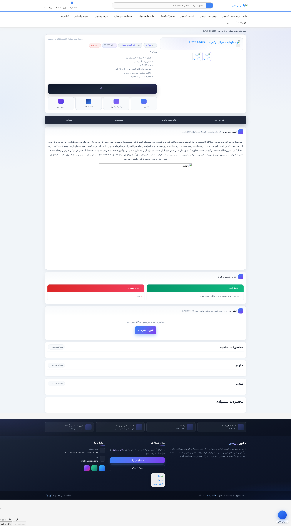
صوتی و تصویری (100, 16)
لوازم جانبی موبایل (145, 16)
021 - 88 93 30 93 (90, 452)
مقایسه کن (19, 523)
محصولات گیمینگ (167, 16)
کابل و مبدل (63, 16)
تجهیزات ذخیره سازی (122, 16)
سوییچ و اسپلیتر (81, 16)
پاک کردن (6, 523)
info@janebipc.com (89, 461)
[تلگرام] (102, 468)
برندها (226, 22)
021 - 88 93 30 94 (73, 452)
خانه (245, 16)
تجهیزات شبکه (240, 22)
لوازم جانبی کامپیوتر (231, 16)
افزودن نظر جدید (146, 330)
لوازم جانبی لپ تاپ (208, 16)
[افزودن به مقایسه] (238, 45)
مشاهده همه (57, 347)
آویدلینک (48, 495)
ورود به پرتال (137, 467)
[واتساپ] (94, 468)
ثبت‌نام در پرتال (137, 460)
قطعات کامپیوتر (187, 16)
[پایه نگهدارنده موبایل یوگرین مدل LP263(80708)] (201, 42)
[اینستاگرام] (87, 468)
